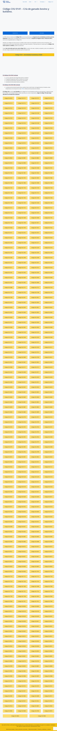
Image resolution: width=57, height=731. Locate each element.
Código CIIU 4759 (8, 437)
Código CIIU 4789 (48, 447)
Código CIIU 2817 (48, 302)
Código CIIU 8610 (8, 656)
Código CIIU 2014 (48, 232)
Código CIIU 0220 (35, 133)
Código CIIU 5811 (48, 496)
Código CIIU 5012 (35, 462)
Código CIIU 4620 (8, 392)
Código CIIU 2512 (22, 267)
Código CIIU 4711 (8, 417)
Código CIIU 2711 (22, 287)
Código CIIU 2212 (48, 242)
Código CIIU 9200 (48, 681)
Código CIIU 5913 (35, 506)
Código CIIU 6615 (22, 561)
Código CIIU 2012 (22, 232)
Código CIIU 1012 (48, 163)
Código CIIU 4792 (22, 452)
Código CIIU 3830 (48, 362)
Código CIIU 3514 (35, 352)
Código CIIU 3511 (48, 347)
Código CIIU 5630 (35, 496)
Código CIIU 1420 (35, 202)
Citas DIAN (25, 1)
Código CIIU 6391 (48, 521)
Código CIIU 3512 (8, 352)
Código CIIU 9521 (22, 701)
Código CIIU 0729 (22, 153)
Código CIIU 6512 (22, 546)
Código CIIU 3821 (22, 362)
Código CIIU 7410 (8, 586)
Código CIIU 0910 (8, 163)
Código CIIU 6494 (8, 541)
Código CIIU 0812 (48, 153)
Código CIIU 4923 (48, 457)
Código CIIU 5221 (35, 471)
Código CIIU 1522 (8, 212)
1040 (23, 88)
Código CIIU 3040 (8, 327)
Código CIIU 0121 (48, 103)
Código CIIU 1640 (22, 217)
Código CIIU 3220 (48, 332)
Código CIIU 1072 (22, 178)
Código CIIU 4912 (8, 457)
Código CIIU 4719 (22, 417)
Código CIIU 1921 (35, 227)
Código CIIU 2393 (35, 252)
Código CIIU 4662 (35, 407)
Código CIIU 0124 (35, 108)
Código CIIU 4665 (22, 412)
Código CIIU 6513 (35, 546)
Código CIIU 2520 (48, 267)
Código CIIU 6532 (8, 556)
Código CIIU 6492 (35, 536)
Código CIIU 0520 (35, 143)
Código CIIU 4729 (35, 422)
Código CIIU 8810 (22, 666)
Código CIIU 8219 (8, 616)
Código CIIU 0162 (22, 128)
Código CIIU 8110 (48, 606)
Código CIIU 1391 (8, 197)
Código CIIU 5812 (8, 501)
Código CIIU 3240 (22, 337)
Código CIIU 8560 (48, 651)
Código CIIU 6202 (48, 516)
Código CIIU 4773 (35, 442)
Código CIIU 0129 (48, 113)
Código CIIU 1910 (22, 227)
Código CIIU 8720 (35, 661)
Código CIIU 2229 (35, 247)
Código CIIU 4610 (48, 387)
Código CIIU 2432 (48, 262)
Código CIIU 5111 (22, 466)
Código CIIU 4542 (35, 387)
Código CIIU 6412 (35, 526)
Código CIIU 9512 (8, 701)
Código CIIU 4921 (22, 457)
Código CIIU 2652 (22, 282)
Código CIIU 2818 (8, 307)
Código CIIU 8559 (35, 651)
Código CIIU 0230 (48, 133)
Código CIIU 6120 (8, 516)
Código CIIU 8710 (22, 661)
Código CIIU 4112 (35, 367)
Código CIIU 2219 (8, 247)
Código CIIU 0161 (8, 128)
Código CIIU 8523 (22, 641)
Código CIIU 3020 (35, 322)
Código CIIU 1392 (22, 197)
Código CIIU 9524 (8, 706)
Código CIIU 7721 (22, 591)
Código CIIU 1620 (48, 212)
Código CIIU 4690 (48, 412)
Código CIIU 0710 (22, 148)
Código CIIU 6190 (35, 516)
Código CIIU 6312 (35, 521)
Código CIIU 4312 (48, 372)
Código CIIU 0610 (48, 143)
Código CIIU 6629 (8, 566)
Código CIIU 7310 (35, 581)
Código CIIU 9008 (48, 676)
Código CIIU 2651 (8, 282)
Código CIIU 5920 (8, 511)
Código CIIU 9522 (35, 701)
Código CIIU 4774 (48, 442)
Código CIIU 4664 (8, 412)
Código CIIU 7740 (22, 596)
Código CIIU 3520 (48, 352)
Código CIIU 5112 (35, 466)
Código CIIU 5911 (8, 506)
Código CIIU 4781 (22, 447)
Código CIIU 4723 (8, 422)
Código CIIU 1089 (35, 183)
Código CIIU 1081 (35, 178)
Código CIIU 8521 (48, 636)
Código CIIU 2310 (48, 247)
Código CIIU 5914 (48, 506)
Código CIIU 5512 (35, 481)
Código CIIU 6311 (22, 521)
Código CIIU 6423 (22, 531)
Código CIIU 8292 (8, 621)
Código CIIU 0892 (35, 158)
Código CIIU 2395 (8, 257)
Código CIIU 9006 (22, 676)
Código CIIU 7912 (35, 601)
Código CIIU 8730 (48, 661)
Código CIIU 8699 (8, 661)
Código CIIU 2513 (35, 267)
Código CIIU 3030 (48, 322)
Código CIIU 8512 (22, 636)
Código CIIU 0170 (8, 133)
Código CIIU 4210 (48, 367)
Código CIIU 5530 (48, 486)
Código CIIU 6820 (48, 566)
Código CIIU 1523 (22, 212)
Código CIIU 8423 (22, 631)
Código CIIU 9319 (35, 686)
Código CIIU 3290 (48, 337)
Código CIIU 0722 (48, 148)
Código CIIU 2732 (22, 292)
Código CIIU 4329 (35, 377)
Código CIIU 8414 (22, 626)
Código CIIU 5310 (48, 476)
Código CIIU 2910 (22, 317)
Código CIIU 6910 (8, 571)
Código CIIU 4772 (22, 442)
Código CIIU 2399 (35, 257)
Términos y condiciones (41, 729)
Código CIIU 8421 (48, 626)
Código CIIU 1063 (48, 173)
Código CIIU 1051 (48, 168)
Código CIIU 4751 (48, 427)
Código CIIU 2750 (48, 292)
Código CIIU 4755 (48, 432)
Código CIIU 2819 (22, 307)
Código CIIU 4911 (48, 452)
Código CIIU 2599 (48, 272)
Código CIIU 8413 (8, 626)
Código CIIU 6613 (48, 556)
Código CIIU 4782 (35, 447)
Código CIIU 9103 (35, 681)
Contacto (49, 729)
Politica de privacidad (32, 729)
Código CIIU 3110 (8, 332)
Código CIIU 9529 (22, 706)
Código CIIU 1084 (22, 183)
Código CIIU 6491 (22, 536)
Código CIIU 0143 (48, 118)
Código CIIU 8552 (8, 651)
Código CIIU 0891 (22, 158)
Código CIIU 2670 (48, 282)
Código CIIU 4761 (22, 437)
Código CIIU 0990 (22, 163)
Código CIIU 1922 (48, 227)
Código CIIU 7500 (48, 586)
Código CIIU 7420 (22, 586)
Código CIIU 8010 (8, 606)
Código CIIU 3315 (8, 347)
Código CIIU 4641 (48, 392)
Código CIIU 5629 (22, 496)
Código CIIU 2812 (35, 297)
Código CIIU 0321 (48, 138)
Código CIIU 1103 (35, 187)
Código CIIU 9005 (8, 676)
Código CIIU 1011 (35, 163)
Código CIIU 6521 (8, 551)
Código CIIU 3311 (8, 342)
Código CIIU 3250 (35, 337)
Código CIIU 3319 (22, 347)
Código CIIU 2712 (35, 287)
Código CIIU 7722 (35, 591)
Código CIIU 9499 (35, 696)
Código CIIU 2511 (8, 267)
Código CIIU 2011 (8, 232)
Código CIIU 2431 (35, 262)
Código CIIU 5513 (48, 481)
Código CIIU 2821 (35, 307)
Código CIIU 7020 (48, 571)
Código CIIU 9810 (48, 711)
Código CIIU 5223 (8, 476)
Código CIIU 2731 (8, 292)
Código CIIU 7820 (48, 596)
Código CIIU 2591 (8, 272)
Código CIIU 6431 (48, 531)
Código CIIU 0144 (8, 123)
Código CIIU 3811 (48, 357)
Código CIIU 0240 (8, 138)
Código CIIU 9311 (8, 686)
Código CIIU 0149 (35, 123)
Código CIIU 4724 (22, 422)
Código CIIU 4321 (8, 377)
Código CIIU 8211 (48, 611)
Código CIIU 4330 (48, 377)
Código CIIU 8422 (8, 631)
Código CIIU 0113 (48, 98)
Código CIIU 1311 (22, 192)
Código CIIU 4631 (22, 392)
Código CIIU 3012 (22, 322)
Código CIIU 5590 (8, 491)
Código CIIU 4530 (8, 387)
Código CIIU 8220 (22, 616)
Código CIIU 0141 (22, 118)
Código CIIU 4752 (8, 432)
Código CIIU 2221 (22, 247)
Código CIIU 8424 (35, 631)
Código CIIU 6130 (22, 516)
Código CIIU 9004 (48, 671)
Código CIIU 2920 (35, 317)
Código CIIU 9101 (8, 681)
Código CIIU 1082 (48, 178)
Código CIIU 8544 (35, 646)
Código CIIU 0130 (8, 118)
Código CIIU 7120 (48, 576)
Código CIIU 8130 (35, 611)
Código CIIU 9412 (35, 691)
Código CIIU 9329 (8, 691)
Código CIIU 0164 (48, 128)
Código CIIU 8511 (8, 636)
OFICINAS (42, 33)
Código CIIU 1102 (22, 187)
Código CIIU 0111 (22, 98)
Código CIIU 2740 (35, 292)
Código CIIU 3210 (35, 332)
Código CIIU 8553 (22, 651)
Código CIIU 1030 (22, 168)
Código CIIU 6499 (48, 541)
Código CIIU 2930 (48, 317)
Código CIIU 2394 (48, 252)
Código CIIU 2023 (35, 237)
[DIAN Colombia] (6, 2)
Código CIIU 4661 (22, 407)
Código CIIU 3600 (22, 357)
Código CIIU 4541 (22, 387)
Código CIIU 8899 (48, 666)
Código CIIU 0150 (48, 123)
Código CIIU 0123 (22, 108)
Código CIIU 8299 (22, 621)
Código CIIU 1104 (48, 187)
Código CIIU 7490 (35, 586)
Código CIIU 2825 (35, 312)
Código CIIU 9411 (22, 691)
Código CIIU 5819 (35, 501)
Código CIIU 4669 (35, 412)
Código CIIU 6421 (48, 526)
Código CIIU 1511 (8, 207)
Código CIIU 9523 (48, 701)
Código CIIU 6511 (8, 546)
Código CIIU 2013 (35, 232)
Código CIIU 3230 (8, 337)
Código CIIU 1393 (35, 197)
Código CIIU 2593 (35, 272)
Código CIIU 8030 (35, 606)
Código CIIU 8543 (22, 646)
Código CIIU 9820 (15, 716)
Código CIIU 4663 (48, 407)
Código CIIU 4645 (48, 397)
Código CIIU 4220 (8, 372)
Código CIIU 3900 (8, 367)
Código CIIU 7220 (22, 581)
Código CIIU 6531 (48, 551)
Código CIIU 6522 (22, 551)
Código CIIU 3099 (48, 327)
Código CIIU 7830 (8, 601)
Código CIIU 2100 (22, 242)
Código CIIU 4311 (35, 372)
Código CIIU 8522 (8, 641)
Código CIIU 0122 (8, 108)
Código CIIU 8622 (35, 656)
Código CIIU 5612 (35, 491)
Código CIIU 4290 (22, 372)
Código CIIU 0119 (35, 103)
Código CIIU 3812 (8, 362)
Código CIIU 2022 (22, 237)
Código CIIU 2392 (22, 252)
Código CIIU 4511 (22, 382)
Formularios (42, 1)
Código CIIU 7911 (22, 601)
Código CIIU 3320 (35, 347)
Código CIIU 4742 (35, 427)
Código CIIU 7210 (8, 581)
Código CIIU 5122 (8, 471)
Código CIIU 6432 (8, 536)
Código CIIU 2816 (35, 302)
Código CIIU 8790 (8, 666)
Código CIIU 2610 (8, 277)
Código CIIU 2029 (48, 237)
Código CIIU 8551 (48, 646)
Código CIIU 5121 (48, 466)
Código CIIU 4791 (8, 452)
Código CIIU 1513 (35, 207)
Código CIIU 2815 (22, 302)
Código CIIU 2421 (8, 262)
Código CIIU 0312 (35, 138)
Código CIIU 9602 (48, 706)
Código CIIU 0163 (35, 128)
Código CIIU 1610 (35, 212)
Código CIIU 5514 (8, 486)
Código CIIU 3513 (22, 352)
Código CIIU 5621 (8, 496)
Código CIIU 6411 (22, 526)
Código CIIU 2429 (22, 262)
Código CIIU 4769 (48, 437)
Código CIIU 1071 (8, 178)
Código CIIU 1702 (8, 222)
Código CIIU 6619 (35, 561)
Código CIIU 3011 (8, 322)
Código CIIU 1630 (8, 217)
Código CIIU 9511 (48, 696)
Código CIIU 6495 (22, 541)
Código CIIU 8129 (22, 611)
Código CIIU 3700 (35, 357)
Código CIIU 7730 (8, 596)
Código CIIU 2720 (48, 287)
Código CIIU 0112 (35, 98)
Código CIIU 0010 (8, 98)
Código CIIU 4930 (8, 462)
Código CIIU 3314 (48, 342)
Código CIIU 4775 (8, 447)
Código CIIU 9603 (8, 711)
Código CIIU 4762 (35, 437)
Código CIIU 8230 (35, 616)
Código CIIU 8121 (8, 611)
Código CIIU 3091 (22, 327)
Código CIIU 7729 (48, 591)
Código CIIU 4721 (35, 417)
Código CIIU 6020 (35, 511)
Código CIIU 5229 (35, 476)
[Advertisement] (28, 22)
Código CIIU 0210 (22, 133)
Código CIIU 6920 (22, 571)
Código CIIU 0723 (8, 153)
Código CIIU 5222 (48, 471)
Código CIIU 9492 (22, 696)
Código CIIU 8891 (35, 666)
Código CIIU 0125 (48, 108)
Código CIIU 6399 (8, 526)
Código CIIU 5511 (22, 481)
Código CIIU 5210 (22, 471)
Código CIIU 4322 (22, 377)
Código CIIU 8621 (22, 656)
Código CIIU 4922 (35, 457)
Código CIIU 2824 (22, 312)
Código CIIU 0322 (8, 143)
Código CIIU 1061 (22, 173)
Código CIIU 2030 (8, 242)
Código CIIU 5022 (8, 466)
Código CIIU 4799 (35, 452)
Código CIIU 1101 (8, 187)
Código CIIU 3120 (22, 332)
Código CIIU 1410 (22, 202)
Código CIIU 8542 (8, 646)
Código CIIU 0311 (22, 138)
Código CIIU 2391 (8, 252)
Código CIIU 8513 (35, 636)
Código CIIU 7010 (35, 571)
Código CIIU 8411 (35, 621)
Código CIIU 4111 (22, 367)
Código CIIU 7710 (8, 591)
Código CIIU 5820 (48, 501)
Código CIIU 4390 (8, 382)
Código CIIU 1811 (35, 222)
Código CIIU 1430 (48, 202)
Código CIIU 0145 (22, 123)
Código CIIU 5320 (8, 481)
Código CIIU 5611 (22, 491)
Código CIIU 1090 (48, 183)
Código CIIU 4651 (22, 402)
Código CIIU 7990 (48, 601)
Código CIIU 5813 (22, 501)
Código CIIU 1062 (35, 173)
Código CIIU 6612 (35, 556)
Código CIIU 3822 (35, 362)
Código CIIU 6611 (22, 556)
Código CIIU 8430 (48, 631)
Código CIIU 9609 (22, 711)
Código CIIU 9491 (8, 696)
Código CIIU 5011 (22, 462)
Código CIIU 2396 (22, 257)
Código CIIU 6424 (35, 531)
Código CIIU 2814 (8, 302)
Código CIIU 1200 (8, 192)
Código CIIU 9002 (22, 671)
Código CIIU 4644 (35, 397)
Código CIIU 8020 (22, 606)
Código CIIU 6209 (8, 521)
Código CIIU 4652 (35, 402)
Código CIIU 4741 (22, 427)
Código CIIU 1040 (35, 168)
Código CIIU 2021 (8, 237)
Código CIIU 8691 (48, 656)
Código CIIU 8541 (48, 641)
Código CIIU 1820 (8, 227)
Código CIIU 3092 (35, 327)
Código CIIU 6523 (35, 551)
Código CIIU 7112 (35, 576)
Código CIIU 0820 (8, 158)
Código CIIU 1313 (48, 192)
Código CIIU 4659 (8, 407)
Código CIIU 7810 (35, 596)
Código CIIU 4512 (35, 382)
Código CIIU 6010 (22, 511)
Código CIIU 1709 (22, 222)
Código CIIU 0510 (22, 143)
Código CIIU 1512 (22, 207)
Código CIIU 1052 (8, 173)
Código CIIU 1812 (48, 222)
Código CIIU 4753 (22, 432)
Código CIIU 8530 (35, 641)
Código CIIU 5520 (35, 486)
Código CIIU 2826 (48, 312)
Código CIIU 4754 (35, 432)
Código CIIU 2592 (22, 272)
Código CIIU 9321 (48, 686)
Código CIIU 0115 (22, 103)
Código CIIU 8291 (48, 616)
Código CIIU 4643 (22, 397)
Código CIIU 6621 (48, 561)
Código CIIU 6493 (48, 536)
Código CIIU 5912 (22, 506)
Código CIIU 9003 (35, 671)
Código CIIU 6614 (8, 561)
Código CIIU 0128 (35, 113)
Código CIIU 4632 (35, 392)
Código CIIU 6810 (35, 566)
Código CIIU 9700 (35, 711)
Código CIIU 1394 (48, 197)
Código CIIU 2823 (8, 312)
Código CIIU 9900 (42, 716)
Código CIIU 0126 (8, 113)
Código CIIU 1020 (8, 168)
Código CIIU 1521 (48, 207)
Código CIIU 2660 (35, 282)
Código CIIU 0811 (35, 153)
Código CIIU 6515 (48, 546)
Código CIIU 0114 (8, 103)
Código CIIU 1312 (35, 192)
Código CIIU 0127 (22, 113)
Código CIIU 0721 (35, 148)
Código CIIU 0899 (48, 158)
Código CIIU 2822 (48, 307)
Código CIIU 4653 (48, 402)
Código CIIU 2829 (8, 317)
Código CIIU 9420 (48, 691)
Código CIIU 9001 (8, 671)
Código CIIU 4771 (8, 442)
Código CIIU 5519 (22, 486)
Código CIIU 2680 (8, 287)
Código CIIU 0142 (35, 118)
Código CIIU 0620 (8, 148)
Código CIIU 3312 (22, 342)
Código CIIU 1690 (35, 217)
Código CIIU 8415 (35, 626)
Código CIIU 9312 (22, 686)
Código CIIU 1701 (48, 217)
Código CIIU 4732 (8, 427)
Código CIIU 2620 (22, 277)
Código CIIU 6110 (48, 511)
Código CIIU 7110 (8, 576)
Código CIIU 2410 (48, 257)
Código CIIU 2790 (8, 297)
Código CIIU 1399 (8, 202)
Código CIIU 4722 (48, 417)
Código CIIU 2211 (35, 242)
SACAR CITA (15, 33)
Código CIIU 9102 (22, 681)
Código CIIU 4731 (48, 422)
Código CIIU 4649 (8, 402)
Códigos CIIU (50, 1)
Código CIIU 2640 (48, 277)
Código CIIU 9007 (35, 676)
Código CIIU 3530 (8, 357)
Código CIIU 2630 (35, 277)
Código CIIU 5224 (22, 476)
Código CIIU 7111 (22, 576)
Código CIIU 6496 (35, 541)
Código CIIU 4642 (8, 397)
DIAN (30, 1)
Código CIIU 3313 (35, 342)
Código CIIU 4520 (48, 382)
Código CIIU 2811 (22, 297)
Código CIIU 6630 (22, 566)
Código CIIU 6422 (8, 531)
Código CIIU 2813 (48, 297)
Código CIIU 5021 (48, 462)
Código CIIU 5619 (48, 491)
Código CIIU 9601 (35, 706)
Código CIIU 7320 (48, 581)
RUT (35, 1)
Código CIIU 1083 (8, 183)
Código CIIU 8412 (48, 621)
